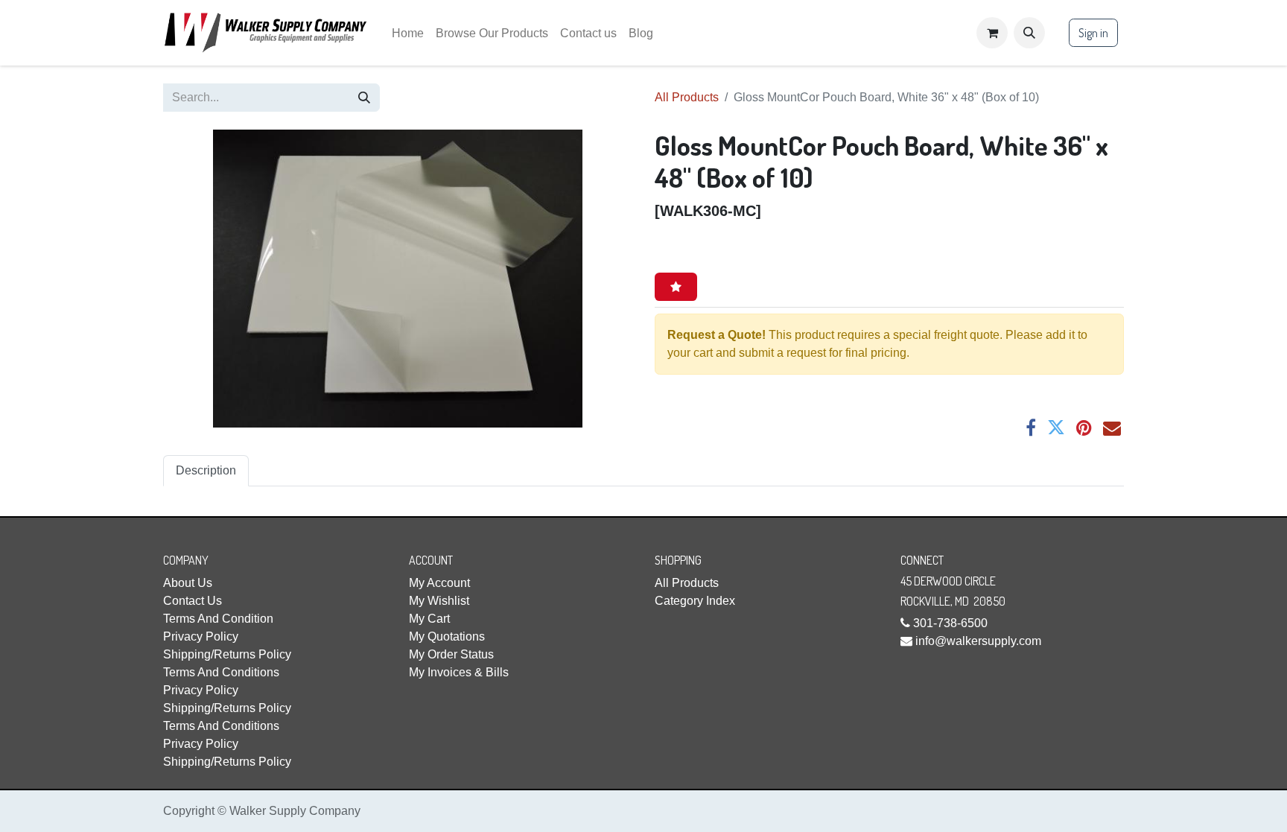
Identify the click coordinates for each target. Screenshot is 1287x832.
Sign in (1093, 32)
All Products (687, 97)
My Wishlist (439, 600)
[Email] (1112, 427)
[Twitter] (1056, 427)
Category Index (695, 600)
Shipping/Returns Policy (227, 654)
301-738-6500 (950, 623)
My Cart (429, 618)
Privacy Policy (200, 636)
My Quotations (447, 636)
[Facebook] (1031, 427)
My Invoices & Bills (459, 672)
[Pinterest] (1084, 427)
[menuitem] (408, 33)
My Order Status (451, 654)
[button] (1029, 32)
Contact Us (192, 600)
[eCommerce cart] (992, 32)
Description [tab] (206, 470)
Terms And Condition (218, 618)
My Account (439, 583)
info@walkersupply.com (978, 641)
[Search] (364, 97)
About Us (187, 583)
